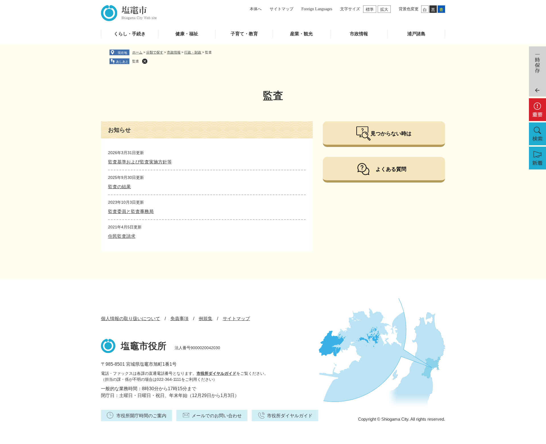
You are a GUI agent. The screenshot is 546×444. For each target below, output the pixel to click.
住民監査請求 (121, 236)
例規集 (205, 318)
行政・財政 (192, 52)
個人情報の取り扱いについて (130, 318)
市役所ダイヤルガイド (216, 373)
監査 (135, 61)
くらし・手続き (130, 33)
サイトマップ (281, 9)
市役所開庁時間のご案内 (141, 415)
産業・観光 (301, 33)
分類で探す (154, 52)
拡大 (384, 9)
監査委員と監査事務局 (131, 211)
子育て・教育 (244, 33)
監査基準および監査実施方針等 (140, 161)
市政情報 (359, 33)
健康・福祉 (186, 33)
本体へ (256, 9)
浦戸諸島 (416, 33)
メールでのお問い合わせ (217, 415)
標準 (370, 9)
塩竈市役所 (143, 346)
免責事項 (179, 318)
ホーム (137, 52)
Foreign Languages (316, 9)
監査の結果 (119, 186)
